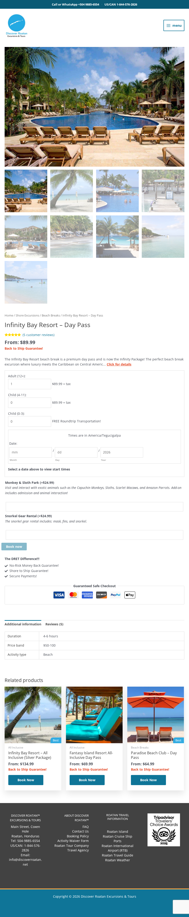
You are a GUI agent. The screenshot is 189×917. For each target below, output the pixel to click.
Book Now (26, 780)
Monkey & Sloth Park (29, 482)
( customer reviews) (38, 335)
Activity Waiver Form (73, 841)
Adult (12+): (17, 376)
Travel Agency (78, 850)
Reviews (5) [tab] (54, 624)
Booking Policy (78, 836)
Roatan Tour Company (71, 845)
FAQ (86, 826)
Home (9, 315)
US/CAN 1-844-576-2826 (120, 4)
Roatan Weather (117, 860)
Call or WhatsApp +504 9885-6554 (75, 4)
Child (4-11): (17, 395)
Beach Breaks (51, 315)
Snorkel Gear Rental (28, 516)
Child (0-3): (16, 413)
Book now (14, 546)
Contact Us (80, 831)
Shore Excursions (27, 315)
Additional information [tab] (23, 624)
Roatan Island (117, 831)
